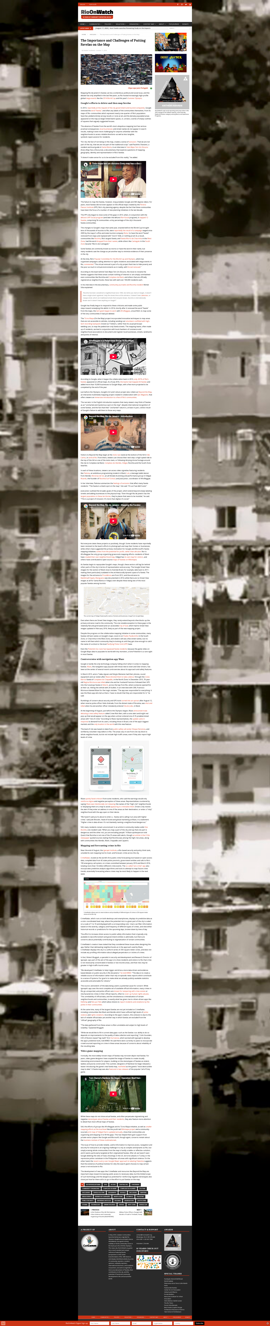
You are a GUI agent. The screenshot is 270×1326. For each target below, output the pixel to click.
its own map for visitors (133, 557)
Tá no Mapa (89, 318)
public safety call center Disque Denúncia (129, 729)
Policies (108, 24)
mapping (143, 1192)
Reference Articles (104, 1200)
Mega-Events (86, 1196)
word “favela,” (96, 110)
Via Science (114, 1038)
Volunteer (139, 1243)
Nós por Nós (96, 1002)
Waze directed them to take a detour (120, 677)
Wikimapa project (128, 1129)
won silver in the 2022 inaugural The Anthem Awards (172, 111)
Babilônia (84, 578)
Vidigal (124, 463)
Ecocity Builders (169, 1294)
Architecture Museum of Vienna (174, 1310)
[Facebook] (178, 4)
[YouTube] (190, 4)
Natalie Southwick (89, 50)
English (82, 4)
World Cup (143, 1204)
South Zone (141, 1200)
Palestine (140, 1196)
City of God (123, 626)
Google (123, 1192)
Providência (106, 575)
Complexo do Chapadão (103, 679)
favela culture (98, 1192)
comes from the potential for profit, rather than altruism (118, 551)
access (113, 1184)
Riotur (126, 233)
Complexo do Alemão (113, 463)
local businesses (106, 129)
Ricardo (84, 478)
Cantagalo (136, 241)
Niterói (105, 685)
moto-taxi (116, 455)
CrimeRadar (85, 858)
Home (82, 24)
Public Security (87, 1200)
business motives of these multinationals (100, 1140)
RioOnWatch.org (123, 1248)
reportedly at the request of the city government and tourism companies (116, 108)
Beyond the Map (145, 392)
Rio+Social (125, 217)
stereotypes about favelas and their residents (106, 1119)
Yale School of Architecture (172, 1312)
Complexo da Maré (116, 277)
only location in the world (104, 724)
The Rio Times (168, 1303)
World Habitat (168, 1281)
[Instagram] (182, 4)
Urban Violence (109, 1204)
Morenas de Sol (98, 476)
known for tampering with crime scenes (129, 991)
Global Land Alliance (170, 1292)
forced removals (134, 267)
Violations (120, 24)
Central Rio (123, 1184)
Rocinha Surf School (107, 478)
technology (95, 1204)
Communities (94, 24)
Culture (142, 1188)
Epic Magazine (143, 395)
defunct (84, 217)
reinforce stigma (87, 801)
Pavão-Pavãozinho (130, 636)
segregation (129, 1200)
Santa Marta (107, 147)
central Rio (92, 457)
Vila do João (128, 706)
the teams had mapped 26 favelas (133, 382)
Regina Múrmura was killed (94, 682)
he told (125, 973)
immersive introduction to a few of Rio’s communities (116, 397)
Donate (185, 24)
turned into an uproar (130, 700)
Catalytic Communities (124, 1235)
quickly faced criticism (93, 798)
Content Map (148, 24)
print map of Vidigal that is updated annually (105, 1132)
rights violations (97, 1015)
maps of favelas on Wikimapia (125, 559)
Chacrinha (135, 1184)
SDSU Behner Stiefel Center (173, 1301)
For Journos (174, 24)
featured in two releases (118, 1069)
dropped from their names (107, 241)
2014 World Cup (109, 98)
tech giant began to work (106, 311)
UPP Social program (95, 217)
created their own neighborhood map (100, 557)
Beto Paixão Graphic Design (173, 1307)
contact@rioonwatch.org (144, 1235)
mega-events (91, 98)
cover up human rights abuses (137, 994)
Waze (89, 666)
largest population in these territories (96, 496)
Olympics (129, 1196)
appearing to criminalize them (122, 806)
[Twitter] (186, 4)
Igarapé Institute (110, 850)
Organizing (134, 24)
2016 (105, 1184)
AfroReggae (125, 311)
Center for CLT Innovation (172, 1290)
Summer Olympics (135, 98)
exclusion (132, 142)
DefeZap (84, 1002)
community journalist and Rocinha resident (126, 285)
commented (88, 264)
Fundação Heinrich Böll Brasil (173, 1279)
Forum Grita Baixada (170, 1305)
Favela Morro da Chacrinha (131, 238)
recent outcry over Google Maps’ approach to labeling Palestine (118, 1161)
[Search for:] (178, 28)
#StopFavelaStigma (93, 1184)
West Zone (132, 1204)
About (161, 24)
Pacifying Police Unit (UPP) (117, 644)
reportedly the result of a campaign (128, 230)
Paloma (87, 473)
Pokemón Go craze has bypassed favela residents (107, 649)
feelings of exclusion (121, 483)
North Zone (118, 1196)
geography (112, 1192)
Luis (128, 473)
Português (92, 4)
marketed (122, 1066)
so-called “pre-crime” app (136, 866)
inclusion (133, 1192)
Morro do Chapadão (102, 1196)
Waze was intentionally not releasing (100, 804)
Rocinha (97, 238)
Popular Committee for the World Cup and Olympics (114, 259)
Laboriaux (144, 295)
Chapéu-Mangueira (96, 578)
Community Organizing (90, 1188)
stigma (84, 1204)
